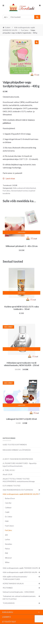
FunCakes (24, 30)
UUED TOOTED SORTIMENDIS (15, 445)
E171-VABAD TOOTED (11, 486)
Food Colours (9, 526)
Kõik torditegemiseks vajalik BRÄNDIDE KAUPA (20, 494)
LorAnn (7, 539)
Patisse (7, 549)
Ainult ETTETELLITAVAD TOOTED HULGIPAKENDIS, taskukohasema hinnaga (19, 480)
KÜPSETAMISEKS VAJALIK (13, 583)
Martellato (8, 544)
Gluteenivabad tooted (19, 191)
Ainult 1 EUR (7, 474)
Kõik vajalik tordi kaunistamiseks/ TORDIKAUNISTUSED (15, 578)
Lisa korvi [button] (21, 232)
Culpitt (7, 512)
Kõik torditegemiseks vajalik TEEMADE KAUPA (20, 568)
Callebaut (8, 508)
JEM (6, 535)
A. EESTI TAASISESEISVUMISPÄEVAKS (18, 459)
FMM (6, 521)
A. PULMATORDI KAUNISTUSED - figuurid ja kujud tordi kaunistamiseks (19, 464)
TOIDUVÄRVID (9, 603)
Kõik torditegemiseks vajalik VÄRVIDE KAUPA (20, 572)
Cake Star (8, 503)
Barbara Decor (10, 498)
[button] (37, 42)
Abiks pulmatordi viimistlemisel (24, 188)
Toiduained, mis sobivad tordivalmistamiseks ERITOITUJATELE (19, 597)
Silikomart (8, 558)
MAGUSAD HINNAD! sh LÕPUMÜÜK (17, 450)
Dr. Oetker (8, 517)
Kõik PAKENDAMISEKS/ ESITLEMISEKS (18, 490)
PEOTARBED (8, 588)
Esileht (7, 27)
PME (6, 553)
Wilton (7, 562)
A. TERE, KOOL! (9, 470)
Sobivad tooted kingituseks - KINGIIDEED (18, 592)
